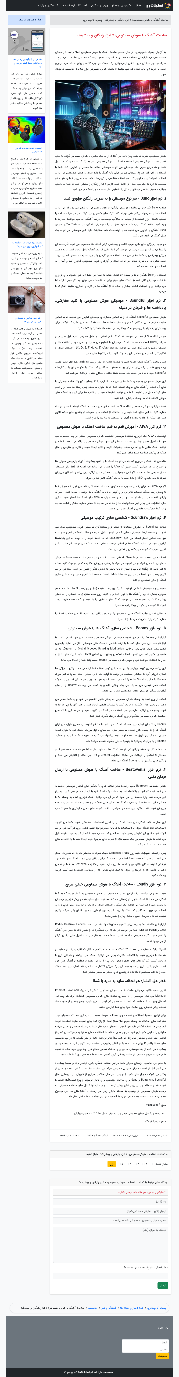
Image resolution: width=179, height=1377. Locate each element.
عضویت (162, 1356)
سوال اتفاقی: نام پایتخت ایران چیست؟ (146, 1268)
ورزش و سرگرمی (99, 5)
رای (111, 1164)
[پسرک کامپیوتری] (158, 5)
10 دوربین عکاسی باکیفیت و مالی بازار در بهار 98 (28, 320)
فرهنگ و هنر (67, 5)
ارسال (163, 1285)
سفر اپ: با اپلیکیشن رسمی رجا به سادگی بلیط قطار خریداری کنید (27, 63)
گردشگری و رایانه (48, 5)
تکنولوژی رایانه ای (121, 5)
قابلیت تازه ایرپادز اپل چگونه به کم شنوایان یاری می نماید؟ (27, 244)
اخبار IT (82, 5)
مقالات (137, 5)
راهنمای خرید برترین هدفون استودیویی (28, 150)
